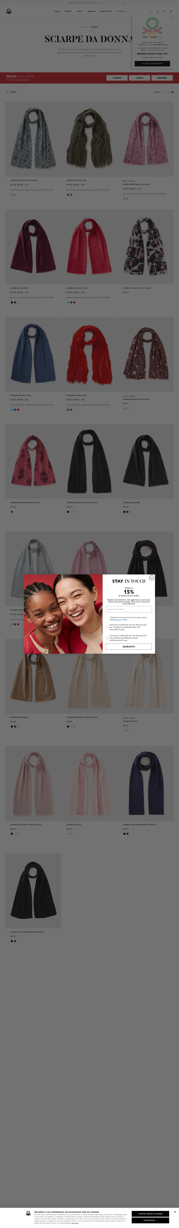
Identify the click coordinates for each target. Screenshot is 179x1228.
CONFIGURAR (149, 1220)
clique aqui (75, 1223)
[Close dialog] (151, 578)
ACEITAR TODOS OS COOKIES (150, 1214)
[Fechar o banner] (175, 1212)
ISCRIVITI (129, 646)
